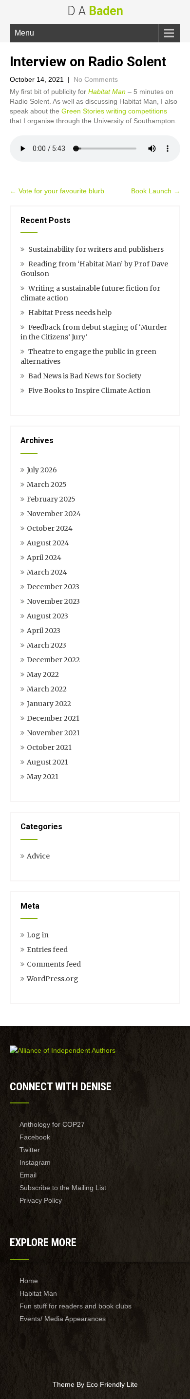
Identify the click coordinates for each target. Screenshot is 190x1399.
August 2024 (48, 543)
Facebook (34, 1137)
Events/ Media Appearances (62, 1319)
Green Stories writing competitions (114, 111)
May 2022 (43, 674)
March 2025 (47, 484)
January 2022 (49, 703)
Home (28, 1281)
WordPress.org (52, 978)
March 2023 (46, 645)
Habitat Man (107, 91)
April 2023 (43, 630)
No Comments (96, 79)
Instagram (35, 1162)
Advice (38, 856)
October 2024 (50, 528)
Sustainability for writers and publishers (96, 249)
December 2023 (53, 586)
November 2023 (53, 601)
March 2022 (47, 689)
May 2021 (42, 776)
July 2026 (42, 470)
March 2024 (47, 572)
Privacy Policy (40, 1200)
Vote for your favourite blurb (57, 191)
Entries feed (47, 949)
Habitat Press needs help (70, 312)
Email (28, 1175)
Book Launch (155, 191)
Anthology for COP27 (52, 1124)
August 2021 (47, 762)
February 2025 (51, 499)
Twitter (29, 1150)
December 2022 (53, 659)
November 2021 (53, 732)
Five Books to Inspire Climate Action (89, 390)
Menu (24, 33)
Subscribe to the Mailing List (62, 1188)
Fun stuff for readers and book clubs (75, 1306)
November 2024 (54, 513)
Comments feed (54, 964)
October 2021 (49, 747)
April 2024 (44, 557)
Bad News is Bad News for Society (84, 376)
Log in (38, 935)
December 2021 (53, 718)
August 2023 (47, 616)
